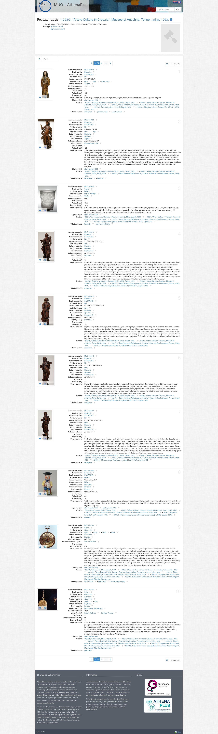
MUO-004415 (89, 356)
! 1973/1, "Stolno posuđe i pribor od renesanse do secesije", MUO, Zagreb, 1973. (142, 515)
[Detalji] (40, 97)
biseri (113, 532)
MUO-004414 (89, 411)
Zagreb (86, 138)
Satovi (86, 527)
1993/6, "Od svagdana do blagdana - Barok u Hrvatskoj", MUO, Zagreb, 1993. (112, 217)
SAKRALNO (88, 74)
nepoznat (87, 255)
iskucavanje (88, 581)
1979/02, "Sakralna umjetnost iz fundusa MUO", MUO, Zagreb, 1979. (109, 102)
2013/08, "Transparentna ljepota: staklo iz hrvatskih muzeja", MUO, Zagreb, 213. (123, 221)
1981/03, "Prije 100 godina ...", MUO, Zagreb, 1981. (112, 107)
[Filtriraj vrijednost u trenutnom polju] (96, 70)
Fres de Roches (90, 541)
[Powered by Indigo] (178, 731)
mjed (86, 532)
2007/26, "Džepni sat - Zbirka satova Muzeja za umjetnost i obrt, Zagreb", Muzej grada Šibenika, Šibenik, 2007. (131, 647)
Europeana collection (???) (158, 693)
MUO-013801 (89, 120)
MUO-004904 (89, 186)
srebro (86, 601)
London (87, 606)
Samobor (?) (88, 250)
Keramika (87, 473)
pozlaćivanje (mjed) (118, 581)
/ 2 (98, 63)
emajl (95, 532)
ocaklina (87, 517)
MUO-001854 (89, 470)
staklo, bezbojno (90, 193)
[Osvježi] (167, 64)
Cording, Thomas (107, 613)
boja (94, 81)
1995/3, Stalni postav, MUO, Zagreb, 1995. (100, 510)
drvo (86, 81)
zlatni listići (105, 81)
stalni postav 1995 (91, 100)
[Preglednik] (45, 97)
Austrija (87, 83)
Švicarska (88, 534)
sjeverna (87, 136)
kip (85, 76)
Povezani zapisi (59, 29)
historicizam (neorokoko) (93, 608)
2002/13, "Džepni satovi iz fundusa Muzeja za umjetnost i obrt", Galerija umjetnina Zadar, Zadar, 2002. (131, 573)
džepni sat (88, 530)
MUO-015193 (89, 589)
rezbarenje (88, 112)
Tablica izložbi (57, 26)
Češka (86, 196)
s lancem (87, 596)
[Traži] (39, 59)
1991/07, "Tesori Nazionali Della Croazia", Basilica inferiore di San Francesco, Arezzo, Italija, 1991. (132, 105)
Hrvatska (87, 134)
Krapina (87, 489)
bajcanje (100, 178)
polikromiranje (102, 112)
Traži (178, 9)
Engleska (87, 603)
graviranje (101, 581)
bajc (94, 131)
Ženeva (87, 537)
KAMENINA (88, 475)
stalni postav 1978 (109, 508)
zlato (104, 532)
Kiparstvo (87, 72)
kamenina (87, 484)
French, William (90, 613)
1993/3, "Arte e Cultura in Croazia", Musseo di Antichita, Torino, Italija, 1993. (115, 19)
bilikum (87, 191)
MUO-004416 (89, 296)
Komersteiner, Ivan (91, 143)
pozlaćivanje (117, 112)
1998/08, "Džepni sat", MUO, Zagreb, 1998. (100, 570)
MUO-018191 (89, 525)
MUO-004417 (89, 232)
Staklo (86, 189)
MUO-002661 (89, 69)
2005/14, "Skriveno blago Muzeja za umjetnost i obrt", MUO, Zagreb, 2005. (121, 286)
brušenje (87, 224)
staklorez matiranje (103, 224)
